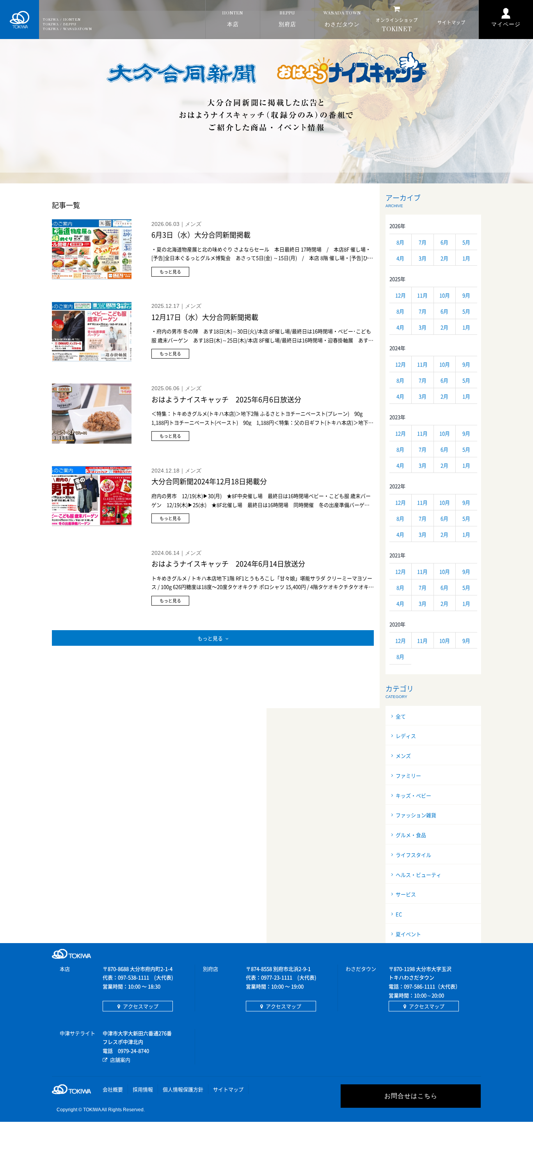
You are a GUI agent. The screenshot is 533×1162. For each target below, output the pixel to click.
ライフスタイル (413, 854)
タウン (342, 19)
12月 (400, 295)
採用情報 (143, 1089)
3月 (422, 258)
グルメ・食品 (411, 835)
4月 (400, 258)
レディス (406, 735)
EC (399, 914)
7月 (422, 242)
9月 (466, 295)
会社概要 (113, 1089)
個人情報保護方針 (183, 1089)
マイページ (506, 24)
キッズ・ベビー (413, 795)
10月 (444, 295)
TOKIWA (19, 19)
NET (397, 25)
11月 (422, 295)
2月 (444, 258)
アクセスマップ (140, 1006)
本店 (232, 19)
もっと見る (210, 638)
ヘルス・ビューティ (418, 874)
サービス (406, 894)
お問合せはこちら (410, 1096)
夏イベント (408, 934)
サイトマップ (228, 1089)
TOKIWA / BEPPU (59, 24)
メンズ (403, 755)
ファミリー (408, 775)
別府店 (287, 19)
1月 (466, 258)
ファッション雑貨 (416, 815)
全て (401, 716)
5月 (466, 242)
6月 (444, 242)
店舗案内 (120, 1059)
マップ (451, 22)
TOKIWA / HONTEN (62, 20)
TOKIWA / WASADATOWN (67, 29)
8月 (400, 242)
